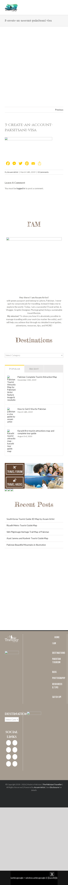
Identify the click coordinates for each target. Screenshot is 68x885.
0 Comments (43, 172)
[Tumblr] (8, 764)
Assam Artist (12, 172)
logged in (21, 188)
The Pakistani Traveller (52, 784)
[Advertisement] (34, 62)
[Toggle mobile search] (56, 5)
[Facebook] (8, 742)
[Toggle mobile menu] (62, 5)
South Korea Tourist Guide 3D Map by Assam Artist (30, 519)
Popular (14, 369)
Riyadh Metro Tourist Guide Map (22, 525)
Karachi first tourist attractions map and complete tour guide (36, 432)
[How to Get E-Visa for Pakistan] (11, 409)
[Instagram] (14, 742)
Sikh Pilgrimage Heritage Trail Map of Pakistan (28, 532)
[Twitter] (8, 749)
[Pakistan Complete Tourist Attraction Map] (11, 377)
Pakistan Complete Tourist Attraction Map (37, 377)
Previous (59, 109)
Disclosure (54, 787)
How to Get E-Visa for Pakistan (32, 409)
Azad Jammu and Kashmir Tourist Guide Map (27, 538)
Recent (34, 369)
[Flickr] (14, 764)
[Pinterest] (8, 757)
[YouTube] (14, 757)
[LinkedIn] (14, 749)
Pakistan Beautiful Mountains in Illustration (26, 545)
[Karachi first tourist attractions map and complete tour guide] (11, 431)
